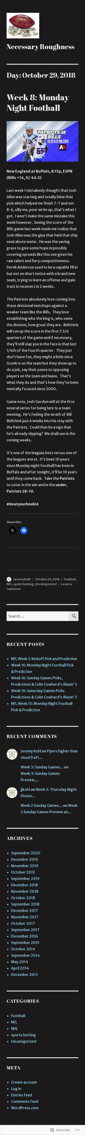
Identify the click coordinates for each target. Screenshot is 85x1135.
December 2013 (24, 974)
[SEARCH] (73, 616)
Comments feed (24, 1101)
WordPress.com (25, 1108)
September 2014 (25, 955)
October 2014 (23, 949)
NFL (9, 584)
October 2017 (23, 923)
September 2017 (25, 929)
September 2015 (25, 942)
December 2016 (24, 936)
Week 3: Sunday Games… (42, 767)
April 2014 (20, 968)
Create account (24, 1082)
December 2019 (24, 859)
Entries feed (21, 1095)
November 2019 (24, 865)
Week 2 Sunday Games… (41, 805)
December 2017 (24, 910)
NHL (14, 1028)
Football (70, 579)
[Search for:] (38, 616)
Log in (16, 1088)
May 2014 (19, 961)
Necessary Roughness (40, 46)
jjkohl (25, 789)
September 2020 (25, 853)
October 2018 (23, 897)
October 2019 (23, 872)
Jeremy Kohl (22, 579)
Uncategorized (46, 584)
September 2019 (25, 878)
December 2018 (24, 885)
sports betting (23, 584)
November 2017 (24, 917)
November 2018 (24, 891)
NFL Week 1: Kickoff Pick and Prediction (44, 658)
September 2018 (25, 904)
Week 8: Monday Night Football (38, 102)
